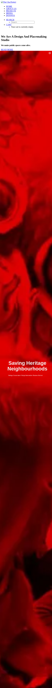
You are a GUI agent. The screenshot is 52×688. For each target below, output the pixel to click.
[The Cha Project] (26, 2)
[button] (10, 20)
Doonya (10, 15)
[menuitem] (28, 6)
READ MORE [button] (7, 50)
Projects (11, 11)
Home (9, 6)
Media (9, 13)
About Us (11, 9)
